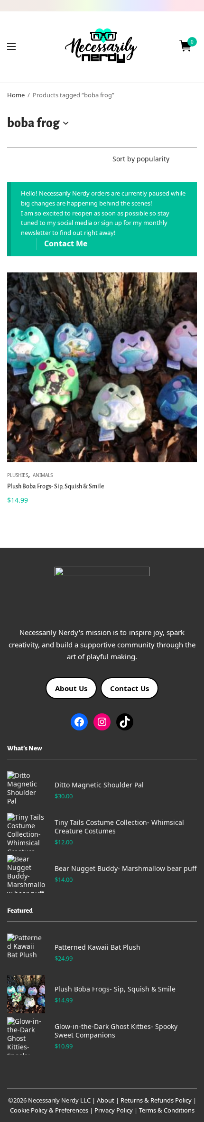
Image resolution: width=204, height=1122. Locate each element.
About (105, 1100)
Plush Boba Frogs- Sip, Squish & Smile (55, 486)
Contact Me (65, 243)
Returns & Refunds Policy (156, 1100)
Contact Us (129, 688)
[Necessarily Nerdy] (102, 45)
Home (16, 95)
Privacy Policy (113, 1110)
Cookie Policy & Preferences (49, 1110)
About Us (71, 688)
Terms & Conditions (167, 1110)
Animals (43, 475)
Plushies (17, 475)
